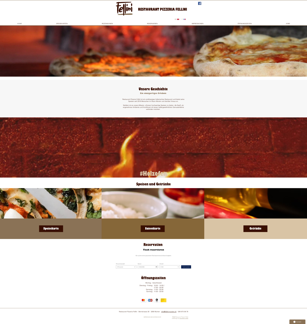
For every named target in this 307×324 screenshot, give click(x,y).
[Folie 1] (150, 72)
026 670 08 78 (183, 312)
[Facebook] (199, 3)
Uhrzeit (161, 263)
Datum (139, 263)
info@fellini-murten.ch (168, 312)
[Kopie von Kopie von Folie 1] (153, 72)
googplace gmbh (183, 318)
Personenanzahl (120, 263)
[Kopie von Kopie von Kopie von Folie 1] (155, 72)
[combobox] (126, 266)
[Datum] (156, 267)
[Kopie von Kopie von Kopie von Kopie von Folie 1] (157, 72)
